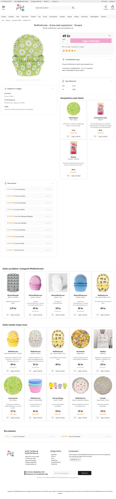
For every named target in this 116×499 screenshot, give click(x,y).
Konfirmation (84, 16)
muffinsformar (72, 64)
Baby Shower (25, 16)
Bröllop (45, 16)
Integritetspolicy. (74, 477)
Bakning (70, 16)
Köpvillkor (54, 454)
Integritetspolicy (56, 462)
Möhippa (76, 16)
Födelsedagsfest (94, 16)
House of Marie (9, 96)
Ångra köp (54, 464)
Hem (2, 20)
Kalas (17, 16)
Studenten (103, 16)
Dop (39, 16)
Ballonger (62, 16)
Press (52, 458)
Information (104, 1)
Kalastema (11, 16)
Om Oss (53, 456)
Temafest (3, 16)
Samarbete (54, 460)
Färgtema (33, 16)
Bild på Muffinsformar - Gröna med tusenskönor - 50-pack (28, 80)
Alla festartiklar (53, 16)
